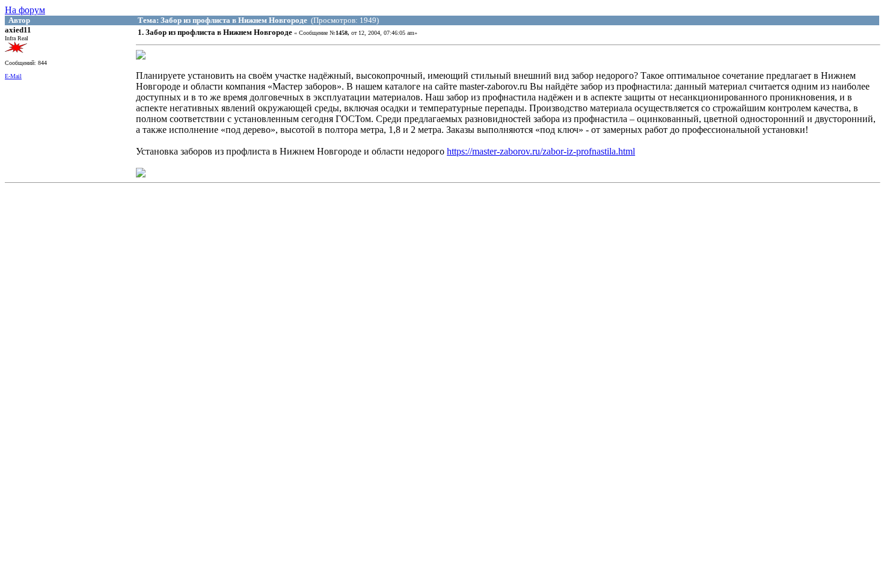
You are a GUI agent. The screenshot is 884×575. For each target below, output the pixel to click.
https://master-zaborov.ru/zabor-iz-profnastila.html (541, 151)
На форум (25, 10)
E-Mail (13, 76)
